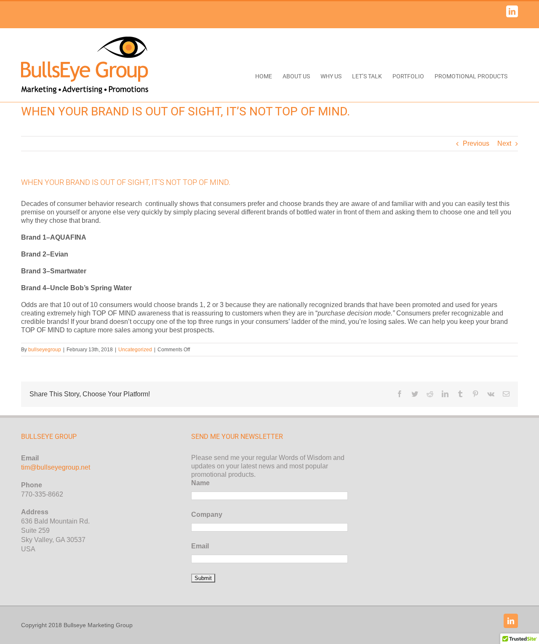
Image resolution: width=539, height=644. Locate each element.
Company (206, 514)
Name (200, 482)
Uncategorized (135, 350)
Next (504, 143)
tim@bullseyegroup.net (55, 467)
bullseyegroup (44, 350)
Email (200, 546)
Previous (476, 143)
